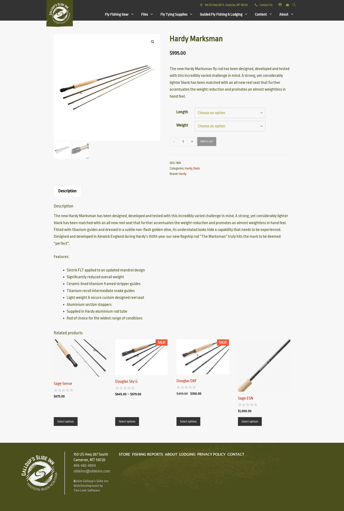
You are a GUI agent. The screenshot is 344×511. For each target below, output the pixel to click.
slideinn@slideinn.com (91, 471)
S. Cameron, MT (226, 5)
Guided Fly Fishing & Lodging (221, 14)
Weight (182, 125)
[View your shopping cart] (287, 4)
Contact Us (265, 5)
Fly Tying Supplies (174, 14)
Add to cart (206, 141)
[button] (152, 42)
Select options (65, 421)
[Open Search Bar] (294, 4)
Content (261, 14)
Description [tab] (67, 191)
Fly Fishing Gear (117, 14)
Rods (197, 168)
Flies (144, 14)
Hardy (188, 168)
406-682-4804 (84, 465)
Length (182, 112)
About (283, 14)
